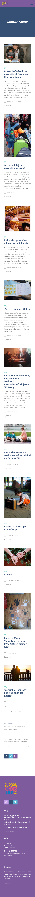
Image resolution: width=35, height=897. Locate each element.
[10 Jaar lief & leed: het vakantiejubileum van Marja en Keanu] (17, 53)
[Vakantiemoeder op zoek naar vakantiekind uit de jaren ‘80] (17, 434)
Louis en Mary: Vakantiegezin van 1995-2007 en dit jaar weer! (15, 642)
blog (5, 67)
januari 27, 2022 (13, 702)
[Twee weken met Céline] (17, 290)
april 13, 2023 (12, 412)
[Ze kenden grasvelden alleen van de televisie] (17, 218)
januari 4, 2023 (13, 535)
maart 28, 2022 (12, 653)
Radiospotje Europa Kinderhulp (15, 528)
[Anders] (17, 557)
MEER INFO (7, 884)
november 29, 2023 (14, 267)
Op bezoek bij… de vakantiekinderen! (14, 167)
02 (16, 712)
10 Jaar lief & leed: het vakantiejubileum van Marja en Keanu (16, 74)
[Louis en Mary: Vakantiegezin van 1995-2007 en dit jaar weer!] (17, 611)
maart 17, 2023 (12, 464)
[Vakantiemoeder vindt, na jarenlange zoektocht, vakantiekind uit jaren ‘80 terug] (17, 357)
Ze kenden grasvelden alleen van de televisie (16, 242)
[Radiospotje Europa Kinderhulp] (17, 497)
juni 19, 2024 (11, 192)
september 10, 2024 (14, 101)
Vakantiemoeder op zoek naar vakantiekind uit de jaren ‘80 (17, 455)
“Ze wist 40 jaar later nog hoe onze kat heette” (15, 692)
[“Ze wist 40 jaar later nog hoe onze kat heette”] (17, 673)
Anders (8, 574)
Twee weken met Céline (17, 309)
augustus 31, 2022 (14, 580)
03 (20, 712)
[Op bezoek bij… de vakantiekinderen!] (17, 135)
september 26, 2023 (14, 336)
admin (8, 106)
